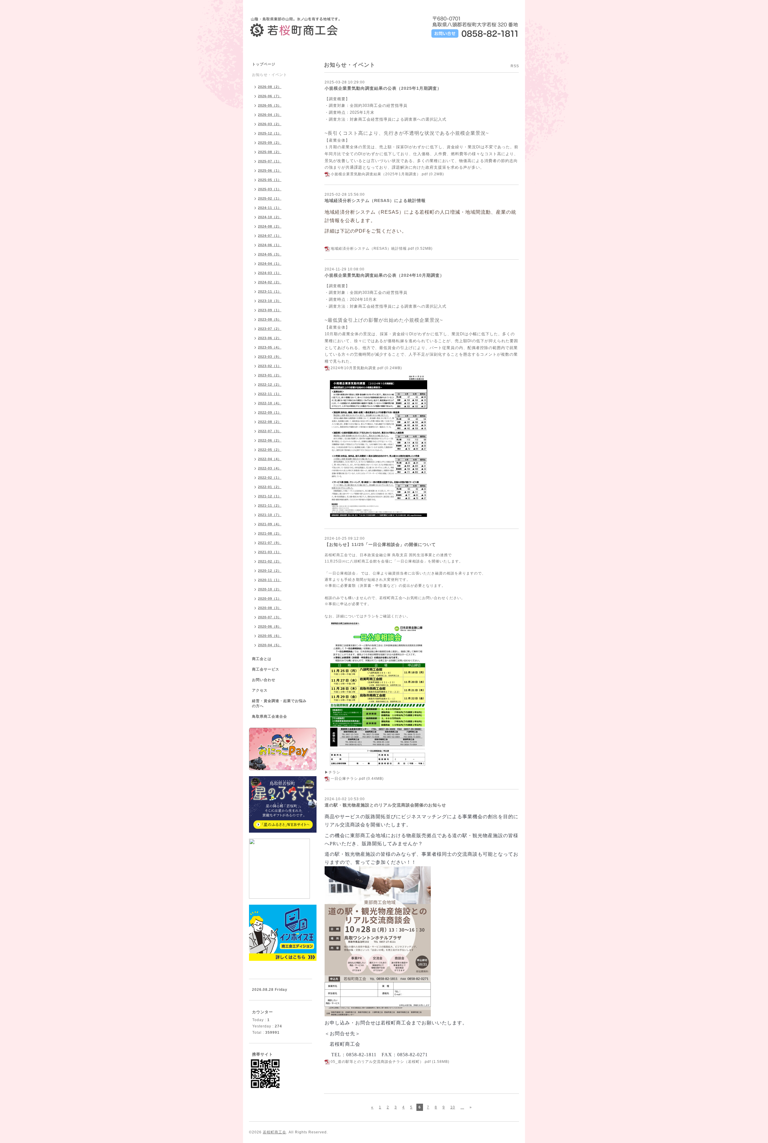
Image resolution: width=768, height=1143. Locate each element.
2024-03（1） (269, 273)
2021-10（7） (269, 515)
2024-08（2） (269, 226)
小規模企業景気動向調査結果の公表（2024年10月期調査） (384, 275)
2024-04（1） (269, 263)
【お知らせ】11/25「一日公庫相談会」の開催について (380, 544)
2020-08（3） (269, 608)
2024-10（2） (269, 217)
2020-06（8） (269, 626)
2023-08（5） (269, 319)
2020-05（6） (269, 636)
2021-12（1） (269, 496)
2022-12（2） (269, 384)
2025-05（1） (269, 180)
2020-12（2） (269, 570)
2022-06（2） (269, 440)
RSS (515, 66)
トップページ (263, 64)
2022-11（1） (269, 394)
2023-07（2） (269, 328)
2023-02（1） (269, 366)
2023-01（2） (269, 375)
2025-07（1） (269, 161)
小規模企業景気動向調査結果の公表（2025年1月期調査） (383, 88)
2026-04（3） (269, 114)
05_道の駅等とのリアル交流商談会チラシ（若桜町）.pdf (381, 1062)
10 (452, 1107)
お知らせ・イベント (269, 75)
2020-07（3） (269, 617)
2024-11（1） (269, 208)
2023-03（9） (269, 356)
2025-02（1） (269, 198)
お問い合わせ (263, 680)
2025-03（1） (269, 189)
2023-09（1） (269, 310)
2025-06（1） (269, 170)
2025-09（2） (269, 142)
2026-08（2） (269, 87)
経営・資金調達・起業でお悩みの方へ (279, 703)
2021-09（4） (269, 524)
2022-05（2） (269, 449)
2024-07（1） (269, 235)
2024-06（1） (269, 245)
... (462, 1107)
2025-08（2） (269, 152)
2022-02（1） (269, 477)
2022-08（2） (269, 422)
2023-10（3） (269, 301)
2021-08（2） (269, 533)
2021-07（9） (269, 542)
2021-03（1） (269, 552)
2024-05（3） (269, 254)
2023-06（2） (269, 338)
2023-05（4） (269, 347)
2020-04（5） (269, 645)
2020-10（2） (269, 589)
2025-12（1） (269, 133)
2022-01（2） (269, 487)
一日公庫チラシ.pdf (348, 779)
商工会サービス (265, 669)
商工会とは (262, 659)
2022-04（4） (269, 459)
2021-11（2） (269, 505)
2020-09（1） (269, 598)
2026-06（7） (269, 96)
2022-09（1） (269, 412)
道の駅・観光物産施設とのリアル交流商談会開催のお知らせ (385, 805)
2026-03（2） (269, 124)
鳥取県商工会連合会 (269, 716)
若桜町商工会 (274, 1132)
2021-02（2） (269, 561)
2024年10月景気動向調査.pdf (357, 368)
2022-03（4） (269, 468)
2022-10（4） (269, 403)
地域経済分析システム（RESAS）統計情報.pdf (372, 248)
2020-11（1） (269, 580)
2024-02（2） (269, 282)
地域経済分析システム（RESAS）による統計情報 (375, 200)
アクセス (260, 690)
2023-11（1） (269, 291)
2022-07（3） (269, 431)
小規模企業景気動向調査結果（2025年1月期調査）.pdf (379, 174)
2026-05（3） (269, 105)
